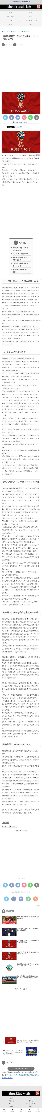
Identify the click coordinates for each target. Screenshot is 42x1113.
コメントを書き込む (21, 1068)
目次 (20, 243)
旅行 (11, 1098)
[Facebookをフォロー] (13, 898)
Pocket (17, 127)
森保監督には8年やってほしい (20, 271)
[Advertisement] (21, 69)
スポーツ (11, 1104)
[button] (37, 536)
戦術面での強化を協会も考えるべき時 (20, 264)
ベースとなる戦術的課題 (20, 254)
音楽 (30, 1106)
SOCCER (6, 822)
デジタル (11, 1101)
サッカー (6, 826)
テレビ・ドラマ (31, 1104)
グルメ (31, 1098)
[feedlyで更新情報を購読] (28, 898)
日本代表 (13, 826)
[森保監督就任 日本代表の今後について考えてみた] (17, 117)
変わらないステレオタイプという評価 (20, 258)
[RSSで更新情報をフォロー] (35, 898)
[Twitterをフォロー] (6, 898)
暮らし (31, 1101)
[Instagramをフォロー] (21, 898)
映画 (11, 1106)
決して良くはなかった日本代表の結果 (20, 249)
